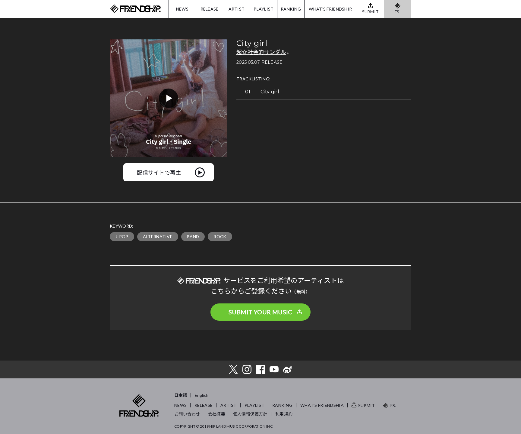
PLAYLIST (263, 8)
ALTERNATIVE (158, 236)
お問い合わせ (187, 413)
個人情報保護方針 (250, 413)
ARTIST (237, 8)
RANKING (291, 8)
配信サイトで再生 (159, 172)
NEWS (182, 8)
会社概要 (216, 413)
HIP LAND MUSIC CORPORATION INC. (241, 426)
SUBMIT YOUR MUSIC (260, 312)
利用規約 (283, 413)
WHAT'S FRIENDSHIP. (330, 8)
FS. (397, 11)
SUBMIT (366, 405)
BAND (193, 236)
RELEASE (210, 8)
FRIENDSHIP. (135, 9)
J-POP (121, 236)
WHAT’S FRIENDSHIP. (322, 405)
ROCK (219, 236)
